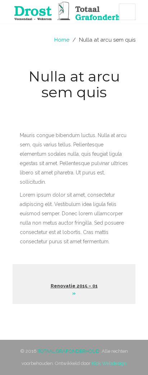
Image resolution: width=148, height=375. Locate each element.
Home (61, 40)
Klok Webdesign (109, 363)
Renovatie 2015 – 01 (74, 286)
